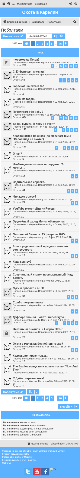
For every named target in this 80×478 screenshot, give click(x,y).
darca (41, 346)
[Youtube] (37, 471)
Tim (40, 126)
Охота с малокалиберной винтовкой (38, 343)
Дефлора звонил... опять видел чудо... (40, 317)
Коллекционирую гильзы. (30, 355)
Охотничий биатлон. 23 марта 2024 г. (38, 329)
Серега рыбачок (47, 74)
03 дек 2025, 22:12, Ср (59, 114)
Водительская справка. (29, 182)
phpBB (26, 451)
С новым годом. (24, 98)
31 (66, 118)
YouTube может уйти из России (34, 208)
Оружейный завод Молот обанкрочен (39, 221)
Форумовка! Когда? (26, 59)
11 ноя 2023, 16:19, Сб (66, 358)
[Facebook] (45, 471)
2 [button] (37, 44)
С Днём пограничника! (28, 378)
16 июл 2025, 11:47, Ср (59, 199)
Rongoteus (43, 62)
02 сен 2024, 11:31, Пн (59, 280)
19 (76, 65)
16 (61, 65)
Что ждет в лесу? (24, 196)
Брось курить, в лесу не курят (34, 123)
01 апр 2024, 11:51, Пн (62, 320)
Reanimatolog (45, 89)
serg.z (41, 199)
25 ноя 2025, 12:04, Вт (56, 126)
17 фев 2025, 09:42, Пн (59, 237)
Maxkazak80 (45, 305)
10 (76, 130)
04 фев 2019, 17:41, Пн (64, 62)
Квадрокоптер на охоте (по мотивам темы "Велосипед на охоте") (42, 137)
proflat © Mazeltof (23, 457)
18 (71, 65)
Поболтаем (12, 30)
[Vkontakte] (28, 471)
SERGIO (42, 320)
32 (71, 118)
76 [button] (60, 44)
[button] (26, 43)
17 (66, 65)
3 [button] (42, 44)
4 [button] (47, 44)
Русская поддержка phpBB (15, 454)
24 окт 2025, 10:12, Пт (56, 156)
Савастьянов (45, 332)
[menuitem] (11, 3)
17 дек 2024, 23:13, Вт (56, 252)
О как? (17, 153)
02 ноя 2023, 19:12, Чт (56, 372)
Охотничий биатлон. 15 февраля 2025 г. (40, 234)
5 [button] (51, 44)
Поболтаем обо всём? (28, 111)
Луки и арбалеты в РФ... (29, 288)
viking (41, 114)
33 (76, 118)
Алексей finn (44, 358)
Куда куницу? (22, 261)
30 (61, 118)
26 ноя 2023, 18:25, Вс (59, 346)
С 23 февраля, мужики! (29, 71)
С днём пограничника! (28, 302)
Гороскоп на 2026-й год (28, 86)
